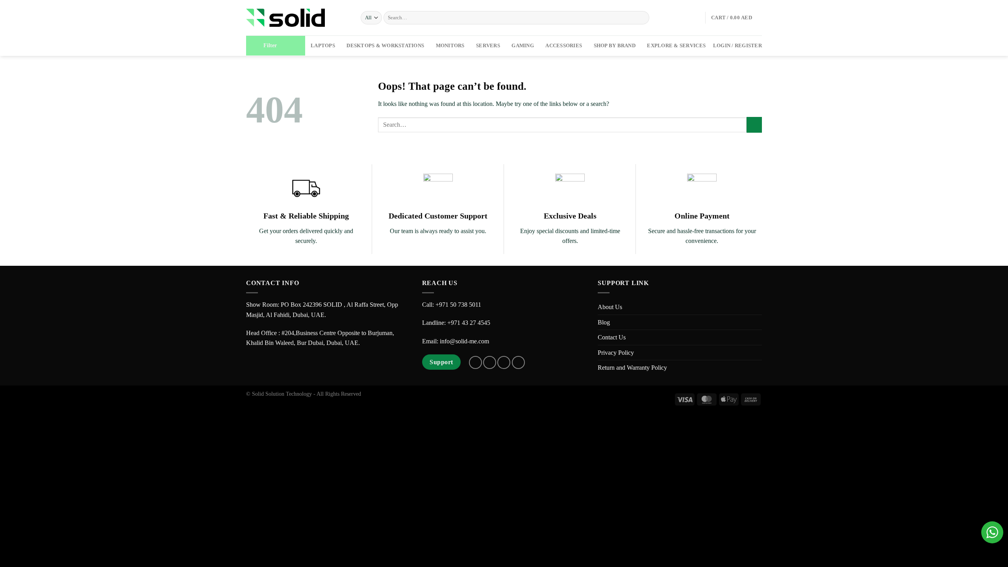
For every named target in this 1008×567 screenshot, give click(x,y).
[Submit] (642, 17)
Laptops (323, 45)
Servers (488, 45)
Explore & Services (676, 45)
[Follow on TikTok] (503, 362)
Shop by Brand (615, 45)
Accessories (563, 45)
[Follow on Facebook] (475, 362)
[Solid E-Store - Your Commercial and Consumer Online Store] (285, 18)
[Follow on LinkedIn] (518, 362)
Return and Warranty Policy (632, 367)
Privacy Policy (616, 352)
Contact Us (612, 337)
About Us (610, 307)
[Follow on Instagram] (489, 362)
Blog (604, 322)
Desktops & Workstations (385, 45)
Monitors (450, 45)
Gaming (522, 45)
